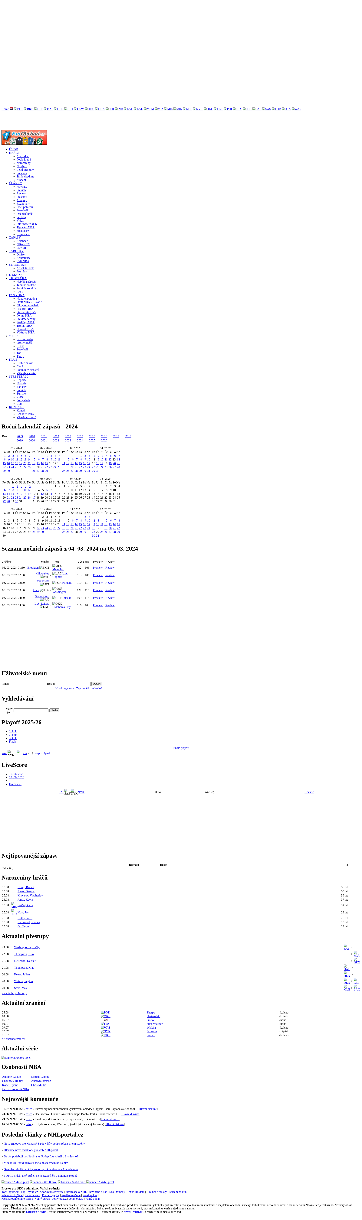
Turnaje (21, 393)
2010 (32, 436)
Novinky (22, 186)
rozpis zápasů (43, 753)
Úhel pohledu (25, 207)
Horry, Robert (26, 887)
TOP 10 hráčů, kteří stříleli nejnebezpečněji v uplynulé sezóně (40, 1175)
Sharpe (151, 1012)
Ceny (20, 291)
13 (24, 459)
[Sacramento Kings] (257, 109)
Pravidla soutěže (26, 288)
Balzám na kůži (178, 1191)
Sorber (151, 1035)
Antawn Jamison (41, 1080)
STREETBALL (18, 376)
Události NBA (25, 329)
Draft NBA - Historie (29, 302)
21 (29, 463)
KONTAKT (16, 407)
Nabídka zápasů (26, 281)
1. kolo (13, 731)
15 (4, 463)
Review (21, 193)
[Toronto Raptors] (276, 109)
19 (20, 463)
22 (4, 467)
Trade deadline (25, 176)
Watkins (151, 1027)
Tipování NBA (26, 227)
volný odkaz (90, 1195)
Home (5, 109)
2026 (104, 440)
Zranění (21, 179)
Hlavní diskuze (148, 1109)
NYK (4, 753)
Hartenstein (153, 1016)
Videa (20, 220)
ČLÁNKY (15, 183)
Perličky (21, 217)
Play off (21, 247)
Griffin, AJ (24, 926)
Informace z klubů (27, 224)
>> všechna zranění (13, 1038)
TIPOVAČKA (18, 278)
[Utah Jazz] (286, 109)
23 (8, 467)
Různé (20, 346)
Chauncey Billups (12, 1080)
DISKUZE (15, 274)
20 (24, 463)
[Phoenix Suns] (237, 109)
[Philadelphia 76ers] (228, 109)
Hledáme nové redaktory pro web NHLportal (31, 1150)
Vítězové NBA (26, 332)
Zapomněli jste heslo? (89, 688)
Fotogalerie (23, 400)
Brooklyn (33, 567)
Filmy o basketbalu (28, 305)
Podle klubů (24, 159)
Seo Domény (117, 1191)
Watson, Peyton (23, 981)
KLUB (13, 359)
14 (29, 459)
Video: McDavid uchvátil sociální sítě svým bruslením (36, 1162)
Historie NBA (25, 308)
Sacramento (42, 596)
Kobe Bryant (10, 1085)
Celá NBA (23, 261)
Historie (21, 383)
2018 (128, 436)
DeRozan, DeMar (24, 960)
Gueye (151, 1020)
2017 (116, 436)
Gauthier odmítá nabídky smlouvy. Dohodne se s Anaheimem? (41, 1169)
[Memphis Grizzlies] (149, 109)
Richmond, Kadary (29, 922)
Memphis (58, 569)
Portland (67, 582)
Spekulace (23, 230)
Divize (21, 254)
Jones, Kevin (25, 899)
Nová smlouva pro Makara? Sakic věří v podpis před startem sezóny (44, 1143)
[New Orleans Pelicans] (187, 109)
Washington (59, 592)
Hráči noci (15, 784)
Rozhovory (23, 203)
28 (29, 467)
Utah (36, 590)
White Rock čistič (12, 1195)
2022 (56, 440)
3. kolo (13, 738)
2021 (44, 440)
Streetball (22, 210)
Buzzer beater (25, 339)
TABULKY (16, 251)
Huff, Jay (23, 912)
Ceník (20, 366)
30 (8, 470)
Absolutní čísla (25, 268)
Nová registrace (64, 688)
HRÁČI (14, 152)
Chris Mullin (38, 1085)
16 (8, 463)
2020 (32, 440)
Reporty (21, 380)
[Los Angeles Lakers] (138, 109)
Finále (12, 741)
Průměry (22, 271)
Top (19, 352)
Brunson (152, 1031)
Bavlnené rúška (98, 1191)
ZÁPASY (15, 237)
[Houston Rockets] (89, 109)
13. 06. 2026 (16, 777)
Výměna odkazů (26, 417)
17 (12, 463)
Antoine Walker (11, 1076)
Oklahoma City (61, 607)
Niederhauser (155, 1023)
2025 (92, 440)
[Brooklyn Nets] (29, 109)
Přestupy (22, 173)
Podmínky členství (28, 369)
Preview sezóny (26, 318)
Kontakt (21, 410)
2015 (92, 436)
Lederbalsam (32, 1195)
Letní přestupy (25, 169)
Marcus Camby (40, 1076)
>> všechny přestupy (14, 993)
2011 (44, 436)
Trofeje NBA (24, 325)
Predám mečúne (71, 1195)
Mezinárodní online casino (17, 1198)
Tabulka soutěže (26, 285)
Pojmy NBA (24, 315)
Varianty (22, 386)
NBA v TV (23, 244)
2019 (20, 440)
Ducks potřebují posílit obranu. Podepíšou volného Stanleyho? (41, 1156)
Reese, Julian (22, 974)
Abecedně (23, 156)
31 (12, 470)
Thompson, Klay (24, 954)
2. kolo (13, 734)
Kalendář (22, 240)
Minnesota (43, 581)
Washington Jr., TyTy (27, 947)
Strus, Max (20, 988)
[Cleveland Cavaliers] (38, 109)
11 (16, 459)
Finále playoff (181, 748)
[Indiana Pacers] (119, 109)
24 (12, 467)
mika (28, 1124)
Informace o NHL (76, 1191)
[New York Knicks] (198, 109)
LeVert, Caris (25, 905)
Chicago (66, 597)
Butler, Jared (25, 918)
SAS (25, 753)
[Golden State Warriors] (79, 109)
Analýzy (22, 200)
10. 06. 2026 (16, 774)
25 (16, 467)
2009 (20, 436)
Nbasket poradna (27, 298)
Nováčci (22, 166)
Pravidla (21, 390)
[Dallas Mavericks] (48, 109)
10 (12, 459)
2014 (80, 436)
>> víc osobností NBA (15, 1089)
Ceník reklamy (25, 413)
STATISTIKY (17, 264)
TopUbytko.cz (29, 1191)
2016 (104, 436)
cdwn (29, 1109)
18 (16, 463)
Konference (24, 257)
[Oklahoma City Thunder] (208, 109)
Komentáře (23, 234)
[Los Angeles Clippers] (128, 109)
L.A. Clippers (60, 575)
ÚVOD (13, 149)
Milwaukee (42, 573)
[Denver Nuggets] (59, 109)
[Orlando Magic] (218, 109)
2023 (68, 440)
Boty (19, 403)
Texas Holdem (135, 1191)
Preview (21, 190)
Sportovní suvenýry (51, 1191)
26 (20, 467)
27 (24, 467)
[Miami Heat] (159, 109)
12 (20, 459)
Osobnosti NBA (26, 312)
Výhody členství (26, 373)
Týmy (20, 356)
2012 (56, 436)
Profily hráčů (24, 342)
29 (4, 470)
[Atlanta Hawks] (11, 109)
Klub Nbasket (25, 363)
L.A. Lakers (42, 603)
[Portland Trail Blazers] (247, 109)
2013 (68, 436)
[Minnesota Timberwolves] (177, 109)
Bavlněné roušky (156, 1191)
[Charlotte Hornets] (100, 109)
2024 (80, 440)
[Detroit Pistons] (68, 109)
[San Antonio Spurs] (266, 109)
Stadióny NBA (26, 322)
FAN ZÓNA (17, 295)
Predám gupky (50, 1195)
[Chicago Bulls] (110, 109)
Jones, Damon (26, 891)
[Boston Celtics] (18, 109)
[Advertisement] (115, 28)
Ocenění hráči (25, 213)
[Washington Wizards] (296, 109)
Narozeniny (24, 162)
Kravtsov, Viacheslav (30, 895)
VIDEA (14, 335)
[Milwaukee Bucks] (168, 109)
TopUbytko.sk (10, 1191)
